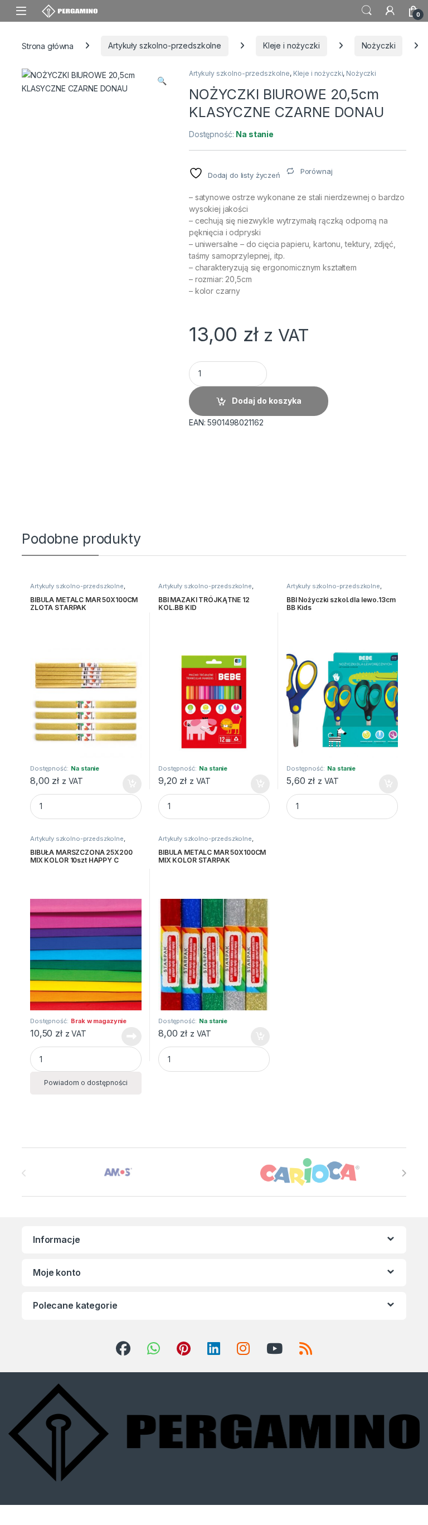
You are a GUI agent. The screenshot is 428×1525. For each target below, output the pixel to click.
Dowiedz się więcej (125, 1036)
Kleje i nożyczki (291, 45)
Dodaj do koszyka (266, 400)
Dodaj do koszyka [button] (126, 783)
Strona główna (48, 45)
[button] (162, 81)
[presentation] (403, 1173)
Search (367, 10)
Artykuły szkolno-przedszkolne (164, 45)
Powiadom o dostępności (86, 1082)
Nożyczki (379, 45)
